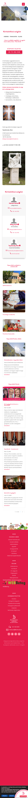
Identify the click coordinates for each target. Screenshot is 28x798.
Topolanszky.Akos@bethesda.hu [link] (15, 250)
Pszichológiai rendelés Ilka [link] (9, 314)
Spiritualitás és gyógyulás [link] (10, 493)
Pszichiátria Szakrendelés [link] (8, 334)
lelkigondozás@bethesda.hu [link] (10, 139)
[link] (5, 4)
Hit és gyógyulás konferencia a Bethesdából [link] (11, 404)
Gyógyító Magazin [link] (14, 601)
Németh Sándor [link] (14, 203)
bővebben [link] (7, 374)
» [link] (24, 511)
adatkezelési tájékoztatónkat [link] (13, 789)
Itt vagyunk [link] (14, 571)
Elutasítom (12, 795)
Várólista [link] (14, 553)
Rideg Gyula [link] (14, 224)
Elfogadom (5, 795)
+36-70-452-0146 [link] (14, 52)
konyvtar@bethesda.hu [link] (15, 208)
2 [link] (22, 511)
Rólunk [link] (14, 563)
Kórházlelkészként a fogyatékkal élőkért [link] (13, 360)
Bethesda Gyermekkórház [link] (15, 362)
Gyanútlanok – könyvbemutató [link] (11, 449)
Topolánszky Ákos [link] (14, 246)
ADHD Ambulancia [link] (7, 285)
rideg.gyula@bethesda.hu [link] (15, 229)
